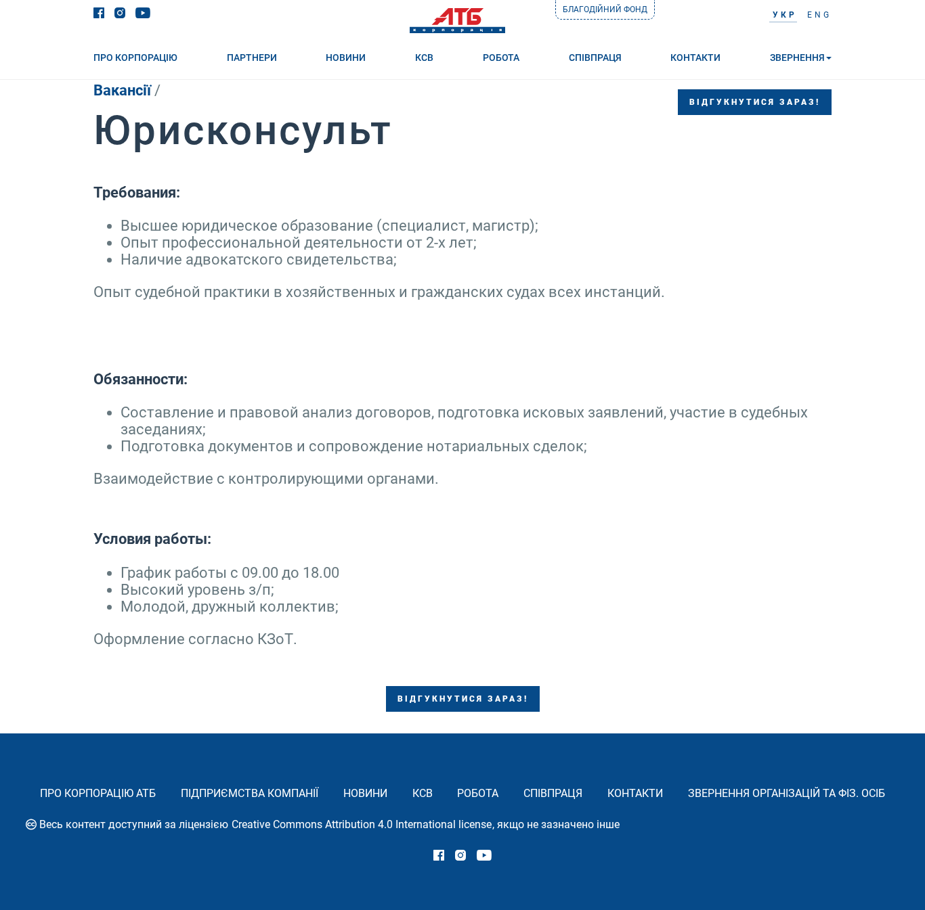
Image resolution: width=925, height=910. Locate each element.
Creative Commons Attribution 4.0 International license (362, 824)
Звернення (797, 57)
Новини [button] (346, 57)
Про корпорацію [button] (135, 57)
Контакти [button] (695, 57)
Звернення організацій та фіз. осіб (786, 793)
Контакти (635, 793)
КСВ (422, 793)
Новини (365, 793)
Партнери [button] (252, 57)
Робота (477, 793)
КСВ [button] (424, 57)
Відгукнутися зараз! (754, 102)
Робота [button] (501, 57)
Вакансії (122, 90)
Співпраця (552, 793)
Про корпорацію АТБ (98, 793)
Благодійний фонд (605, 9)
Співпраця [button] (595, 57)
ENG (819, 15)
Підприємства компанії (249, 793)
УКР (785, 15)
